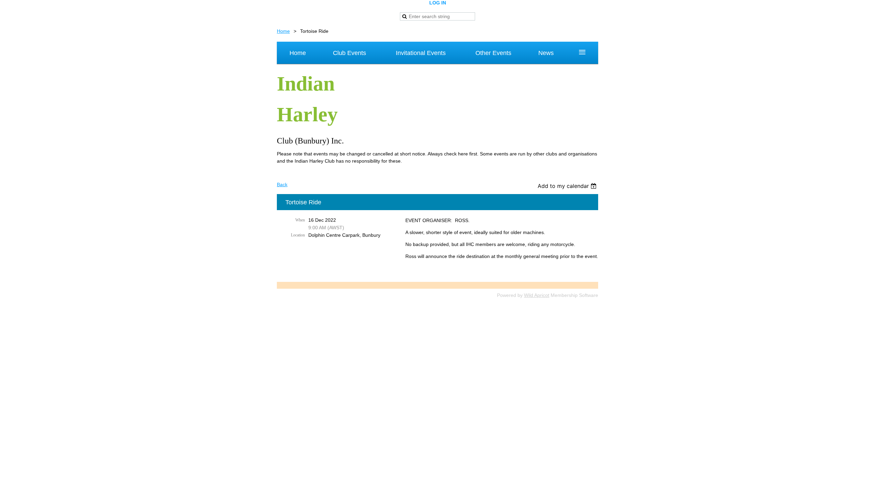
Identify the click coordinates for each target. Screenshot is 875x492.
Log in (437, 2)
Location (298, 235)
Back (282, 184)
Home (283, 31)
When (300, 220)
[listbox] (568, 186)
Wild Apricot (536, 295)
